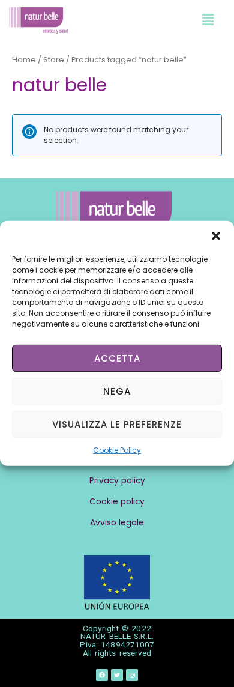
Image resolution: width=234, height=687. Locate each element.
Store (53, 60)
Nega (117, 390)
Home (24, 60)
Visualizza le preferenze (117, 423)
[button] (216, 236)
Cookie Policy (117, 450)
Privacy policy (117, 480)
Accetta (117, 357)
